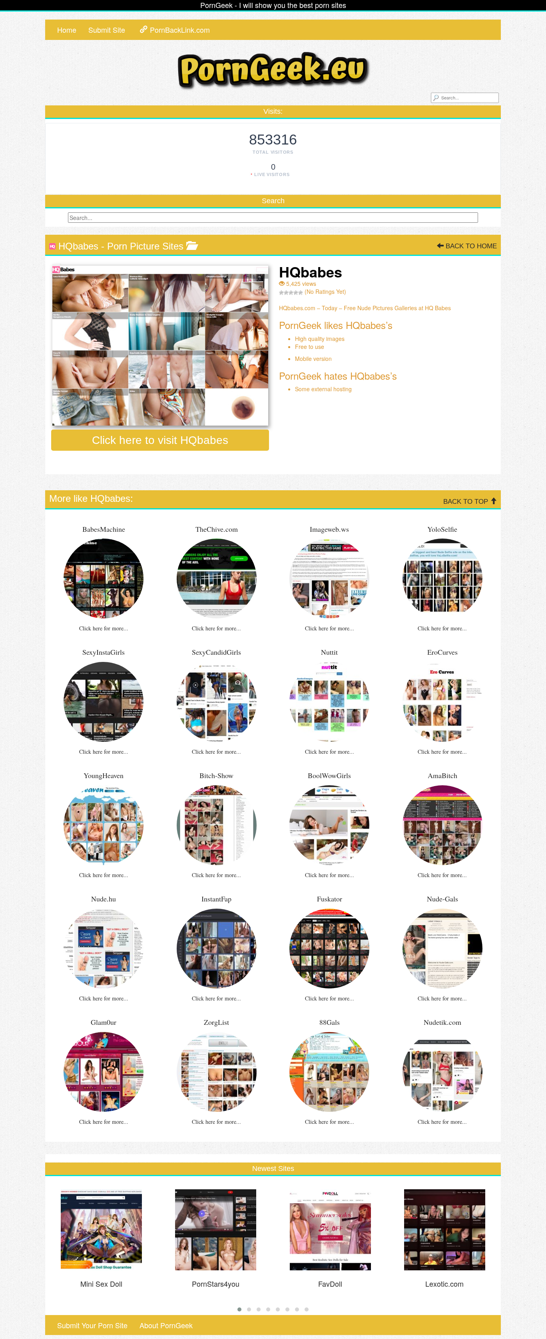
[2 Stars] (286, 292)
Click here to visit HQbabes (160, 440)
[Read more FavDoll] (330, 1229)
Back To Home (470, 246)
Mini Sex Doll (101, 1283)
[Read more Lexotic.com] (445, 1229)
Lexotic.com (444, 1283)
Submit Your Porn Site (92, 1325)
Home (66, 29)
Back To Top (466, 501)
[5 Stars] (300, 292)
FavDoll (330, 1283)
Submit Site (106, 29)
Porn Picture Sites (145, 246)
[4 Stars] (295, 292)
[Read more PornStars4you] (216, 1229)
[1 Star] (281, 292)
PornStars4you (215, 1283)
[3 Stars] (291, 292)
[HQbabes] (160, 345)
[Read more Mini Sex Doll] (101, 1229)
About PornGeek (166, 1325)
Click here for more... (103, 628)
